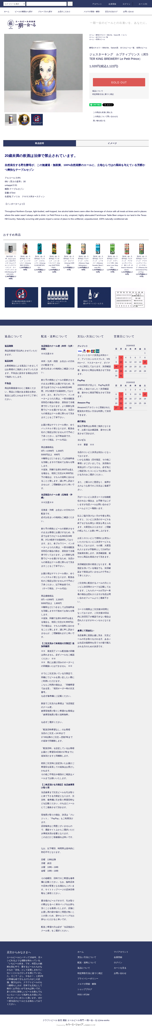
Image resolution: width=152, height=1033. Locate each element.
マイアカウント (121, 952)
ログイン (127, 4)
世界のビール (100, 39)
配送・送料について (86, 962)
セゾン (125, 35)
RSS (79, 994)
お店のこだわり (64, 12)
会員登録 (112, 4)
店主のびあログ (111, 12)
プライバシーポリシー (87, 978)
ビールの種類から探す (24, 12)
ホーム (6, 12)
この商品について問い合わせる (105, 116)
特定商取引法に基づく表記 (103, 94)
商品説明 (39, 143)
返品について (97, 91)
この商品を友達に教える (103, 112)
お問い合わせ (128, 12)
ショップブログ (84, 989)
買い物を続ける (99, 121)
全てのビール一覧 (102, 37)
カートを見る (120, 968)
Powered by (61, 1025)
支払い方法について (86, 957)
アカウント (97, 4)
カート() (143, 4)
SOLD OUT (119, 82)
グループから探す (45, 12)
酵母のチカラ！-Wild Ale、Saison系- (108, 35)
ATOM (86, 994)
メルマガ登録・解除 (92, 12)
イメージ (112, 143)
